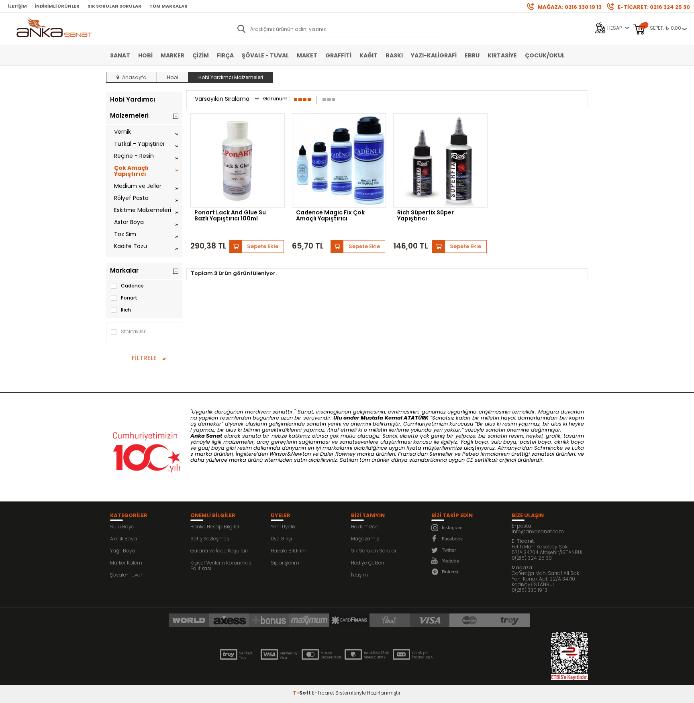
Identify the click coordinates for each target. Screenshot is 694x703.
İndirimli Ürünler (57, 6)
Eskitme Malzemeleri (142, 210)
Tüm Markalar (168, 6)
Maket (307, 55)
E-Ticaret (323, 692)
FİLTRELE (144, 358)
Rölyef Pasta (131, 198)
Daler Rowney (338, 454)
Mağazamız (365, 538)
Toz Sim (125, 234)
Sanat (120, 55)
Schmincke (548, 448)
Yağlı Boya (122, 550)
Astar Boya (129, 222)
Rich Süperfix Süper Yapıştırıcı (425, 216)
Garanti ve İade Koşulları (219, 550)
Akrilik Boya (123, 538)
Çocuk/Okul (545, 55)
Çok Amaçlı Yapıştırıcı (131, 171)
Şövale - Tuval (265, 55)
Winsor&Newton (290, 454)
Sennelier (441, 454)
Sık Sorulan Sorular (114, 6)
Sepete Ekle (262, 246)
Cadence (132, 285)
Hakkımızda (365, 526)
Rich (126, 309)
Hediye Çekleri (367, 562)
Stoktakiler (133, 331)
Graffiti (338, 55)
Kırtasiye (502, 55)
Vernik (122, 132)
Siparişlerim (285, 562)
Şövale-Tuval (126, 574)
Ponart (129, 297)
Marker (172, 55)
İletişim (17, 6)
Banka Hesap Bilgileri (215, 526)
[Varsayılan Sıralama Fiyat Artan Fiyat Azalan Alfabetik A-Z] (227, 100)
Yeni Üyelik (283, 526)
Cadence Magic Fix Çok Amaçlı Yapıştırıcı (330, 216)
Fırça (225, 55)
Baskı (394, 55)
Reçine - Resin (134, 156)
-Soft (302, 692)
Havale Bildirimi (289, 550)
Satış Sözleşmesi (210, 538)
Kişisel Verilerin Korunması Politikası (221, 565)
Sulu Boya (122, 526)
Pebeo (470, 454)
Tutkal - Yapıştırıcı (139, 144)
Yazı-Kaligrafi (434, 55)
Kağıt (368, 55)
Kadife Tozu (130, 246)
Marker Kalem (126, 562)
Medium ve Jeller (137, 186)
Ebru (472, 55)
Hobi (145, 55)
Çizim (200, 55)
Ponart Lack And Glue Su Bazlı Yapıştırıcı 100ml (230, 216)
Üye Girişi (281, 538)
